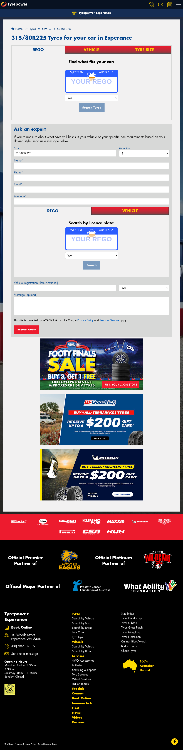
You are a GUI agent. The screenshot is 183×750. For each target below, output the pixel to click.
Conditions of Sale (47, 744)
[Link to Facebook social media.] (174, 741)
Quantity (124, 148)
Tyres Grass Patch (132, 627)
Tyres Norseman (131, 637)
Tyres (76, 614)
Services (78, 656)
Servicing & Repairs (84, 670)
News (76, 713)
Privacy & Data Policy (25, 744)
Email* (18, 184)
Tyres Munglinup (131, 632)
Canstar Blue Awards (134, 641)
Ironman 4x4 (82, 703)
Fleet (75, 708)
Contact (77, 693)
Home (18, 29)
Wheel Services (81, 679)
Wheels (77, 642)
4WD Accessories (83, 660)
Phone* (18, 172)
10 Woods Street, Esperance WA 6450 (26, 637)
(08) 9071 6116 (23, 646)
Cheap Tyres (128, 651)
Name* (18, 160)
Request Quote (27, 329)
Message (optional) (25, 295)
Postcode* (20, 196)
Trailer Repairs (80, 684)
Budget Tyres (129, 646)
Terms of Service (109, 320)
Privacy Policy (85, 320)
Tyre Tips (77, 637)
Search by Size (81, 623)
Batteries (77, 665)
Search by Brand (82, 628)
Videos (77, 717)
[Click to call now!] (151, 4)
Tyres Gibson (129, 623)
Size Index (127, 614)
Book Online (81, 698)
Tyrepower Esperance (94, 13)
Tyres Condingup (131, 618)
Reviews (78, 722)
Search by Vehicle (83, 618)
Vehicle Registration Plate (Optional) (36, 283)
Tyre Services (80, 674)
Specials (78, 689)
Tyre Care (78, 632)
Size (16, 148)
